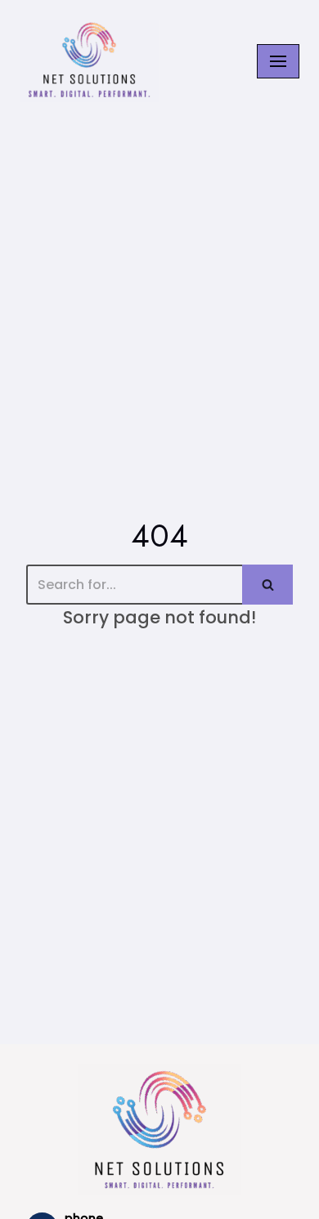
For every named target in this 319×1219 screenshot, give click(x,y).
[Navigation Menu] (278, 61)
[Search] (267, 585)
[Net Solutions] (89, 61)
